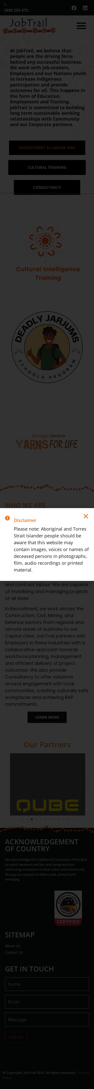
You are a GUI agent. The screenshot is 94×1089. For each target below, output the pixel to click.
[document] (47, 544)
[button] (86, 516)
